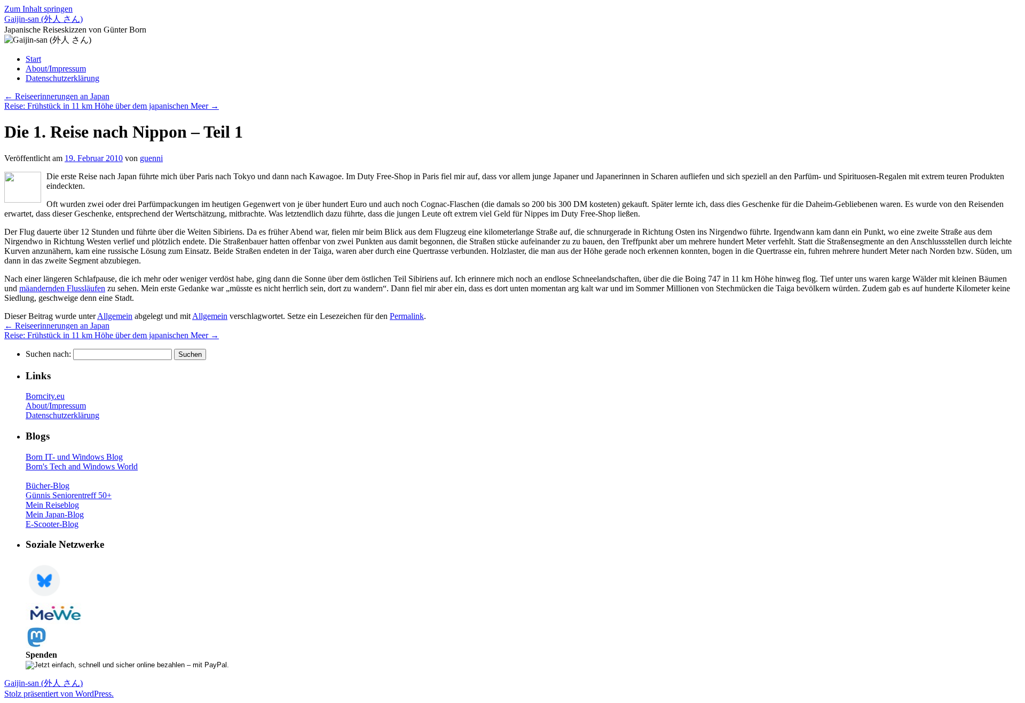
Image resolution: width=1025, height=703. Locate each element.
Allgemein (114, 316)
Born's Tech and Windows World (82, 466)
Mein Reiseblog (52, 504)
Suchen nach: (48, 353)
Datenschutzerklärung (62, 78)
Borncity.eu (45, 396)
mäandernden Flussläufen (62, 288)
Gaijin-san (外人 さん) (43, 18)
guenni (151, 158)
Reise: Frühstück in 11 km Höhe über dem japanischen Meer (111, 105)
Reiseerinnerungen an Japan (56, 96)
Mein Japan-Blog (55, 514)
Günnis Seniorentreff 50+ (69, 495)
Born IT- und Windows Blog (74, 456)
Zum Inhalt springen (38, 8)
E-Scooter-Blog (52, 524)
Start (33, 58)
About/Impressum (56, 68)
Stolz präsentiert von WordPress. (59, 693)
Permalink (407, 316)
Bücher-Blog (47, 485)
